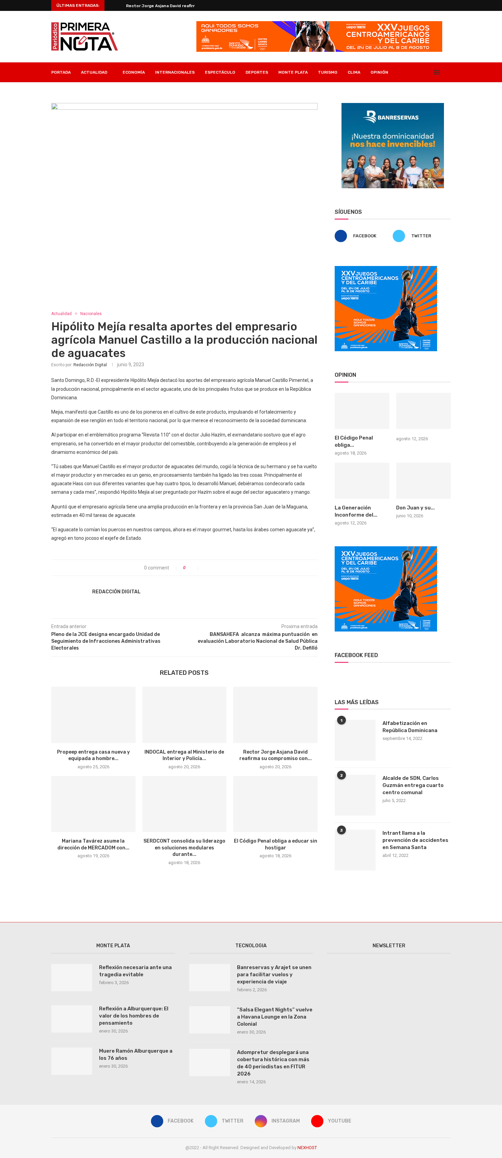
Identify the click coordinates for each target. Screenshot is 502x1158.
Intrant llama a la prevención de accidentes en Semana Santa (415, 840)
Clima (354, 72)
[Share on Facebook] (206, 567)
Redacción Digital (90, 364)
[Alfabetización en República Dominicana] (355, 740)
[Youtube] (427, 72)
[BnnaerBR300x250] (392, 105)
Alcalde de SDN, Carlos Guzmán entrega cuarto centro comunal (413, 785)
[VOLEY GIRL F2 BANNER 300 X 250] (386, 268)
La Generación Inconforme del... (356, 511)
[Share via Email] (228, 567)
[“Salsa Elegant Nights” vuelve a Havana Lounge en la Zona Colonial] (209, 1020)
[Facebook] (406, 72)
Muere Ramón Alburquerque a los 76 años (135, 1054)
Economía (134, 72)
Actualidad (61, 313)
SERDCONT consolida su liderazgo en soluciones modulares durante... (184, 847)
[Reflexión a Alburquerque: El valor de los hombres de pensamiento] (71, 1019)
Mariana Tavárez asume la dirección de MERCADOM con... (184, 5)
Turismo (327, 72)
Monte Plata (293, 72)
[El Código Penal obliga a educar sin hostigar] (275, 804)
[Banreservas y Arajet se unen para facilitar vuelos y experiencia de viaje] (209, 977)
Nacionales (91, 313)
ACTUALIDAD (94, 72)
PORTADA (61, 72)
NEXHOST (307, 1147)
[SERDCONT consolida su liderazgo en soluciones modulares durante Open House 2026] (184, 804)
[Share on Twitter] (213, 567)
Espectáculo (220, 72)
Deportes (257, 72)
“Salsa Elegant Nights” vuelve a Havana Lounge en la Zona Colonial (274, 1017)
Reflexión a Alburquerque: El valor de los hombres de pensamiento (133, 1016)
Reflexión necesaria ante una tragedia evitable (135, 971)
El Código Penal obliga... (354, 441)
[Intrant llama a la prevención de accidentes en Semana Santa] (355, 850)
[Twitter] (413, 72)
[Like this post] (193, 567)
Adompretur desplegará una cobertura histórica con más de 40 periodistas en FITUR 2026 (273, 1063)
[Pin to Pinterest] (221, 567)
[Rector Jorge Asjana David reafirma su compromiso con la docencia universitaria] (275, 715)
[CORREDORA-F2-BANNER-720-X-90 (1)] (319, 24)
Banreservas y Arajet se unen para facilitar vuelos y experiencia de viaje (274, 974)
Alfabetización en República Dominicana (409, 726)
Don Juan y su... (415, 508)
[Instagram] (420, 72)
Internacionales (175, 72)
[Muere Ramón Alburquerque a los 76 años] (71, 1061)
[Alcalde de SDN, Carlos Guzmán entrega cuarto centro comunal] (355, 795)
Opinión (379, 72)
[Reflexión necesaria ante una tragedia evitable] (71, 977)
